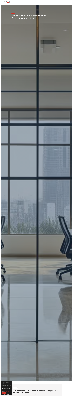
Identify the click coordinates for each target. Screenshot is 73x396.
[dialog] (6, 388)
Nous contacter (15, 377)
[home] (7, 2)
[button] (45, 2)
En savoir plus (7, 391)
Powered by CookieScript (6, 394)
